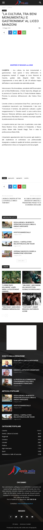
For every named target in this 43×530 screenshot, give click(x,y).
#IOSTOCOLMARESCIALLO (22, 232)
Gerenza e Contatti (25, 524)
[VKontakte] (27, 517)
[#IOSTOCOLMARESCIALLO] (7, 234)
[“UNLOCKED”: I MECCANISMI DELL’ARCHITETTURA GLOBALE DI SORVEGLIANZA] (31, 277)
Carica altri (21, 260)
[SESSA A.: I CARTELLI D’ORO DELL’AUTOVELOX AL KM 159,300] (7, 243)
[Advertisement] (21, 49)
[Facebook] (11, 517)
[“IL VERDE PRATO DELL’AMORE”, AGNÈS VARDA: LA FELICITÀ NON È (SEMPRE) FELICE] (11, 277)
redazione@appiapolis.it (25, 503)
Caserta (9, 7)
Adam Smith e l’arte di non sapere (26, 360)
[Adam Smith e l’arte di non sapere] (7, 363)
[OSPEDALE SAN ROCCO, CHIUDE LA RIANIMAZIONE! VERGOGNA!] (7, 253)
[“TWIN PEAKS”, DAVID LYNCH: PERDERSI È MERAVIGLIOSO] (11, 299)
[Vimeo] (22, 517)
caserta (26, 178)
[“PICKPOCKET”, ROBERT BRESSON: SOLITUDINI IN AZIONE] (31, 299)
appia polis (11, 178)
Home (4, 7)
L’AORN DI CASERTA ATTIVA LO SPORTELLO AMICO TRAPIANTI (11, 201)
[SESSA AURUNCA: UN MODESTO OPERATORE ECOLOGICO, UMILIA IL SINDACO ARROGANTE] (7, 224)
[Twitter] (16, 517)
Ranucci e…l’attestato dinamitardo (26, 370)
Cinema (4, 282)
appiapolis (19, 178)
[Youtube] (32, 517)
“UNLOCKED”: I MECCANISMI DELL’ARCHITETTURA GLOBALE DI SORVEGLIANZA (31, 287)
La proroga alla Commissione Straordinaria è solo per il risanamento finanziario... (25, 381)
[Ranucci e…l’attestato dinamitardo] (7, 372)
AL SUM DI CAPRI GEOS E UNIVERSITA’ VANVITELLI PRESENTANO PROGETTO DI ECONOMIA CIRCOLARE (31, 202)
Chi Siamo (15, 524)
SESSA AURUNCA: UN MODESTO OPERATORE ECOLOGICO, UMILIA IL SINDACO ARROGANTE (25, 224)
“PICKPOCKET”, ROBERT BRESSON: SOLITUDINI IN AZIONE (30, 309)
